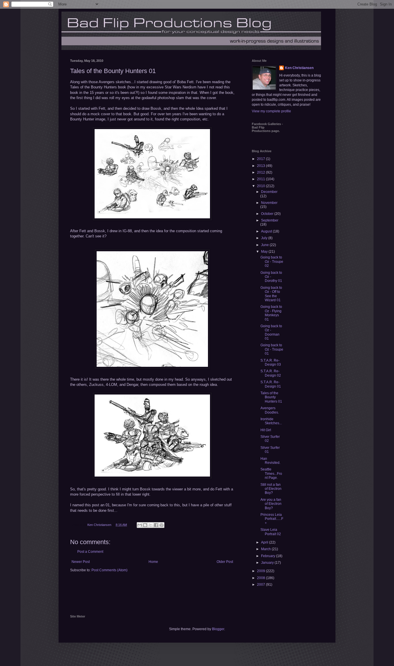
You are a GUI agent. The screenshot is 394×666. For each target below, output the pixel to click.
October (267, 214)
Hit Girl (265, 430)
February (268, 556)
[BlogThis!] (145, 525)
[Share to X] (150, 525)
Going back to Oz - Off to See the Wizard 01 (271, 294)
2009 (261, 571)
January (268, 563)
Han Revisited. (270, 461)
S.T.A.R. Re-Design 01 (270, 384)
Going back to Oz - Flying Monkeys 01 (271, 313)
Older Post (225, 562)
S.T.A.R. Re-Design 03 (270, 362)
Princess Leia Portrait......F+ (271, 519)
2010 (261, 186)
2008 (261, 578)
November (269, 203)
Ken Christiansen (299, 68)
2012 (261, 172)
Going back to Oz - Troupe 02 (271, 261)
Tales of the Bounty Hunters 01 (271, 397)
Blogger (218, 629)
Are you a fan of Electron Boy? (271, 504)
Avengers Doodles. (269, 410)
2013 (261, 166)
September (269, 220)
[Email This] (139, 525)
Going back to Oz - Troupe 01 (271, 349)
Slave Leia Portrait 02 (270, 532)
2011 (261, 179)
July (264, 238)
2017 (261, 159)
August (267, 231)
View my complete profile (271, 111)
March (266, 549)
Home (153, 562)
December (269, 192)
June (265, 245)
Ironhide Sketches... (271, 421)
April (265, 542)
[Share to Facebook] (156, 525)
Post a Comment (90, 552)
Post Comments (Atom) (109, 570)
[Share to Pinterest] (161, 525)
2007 (261, 585)
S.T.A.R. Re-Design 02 (270, 373)
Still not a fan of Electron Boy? (271, 489)
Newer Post (81, 562)
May (265, 252)
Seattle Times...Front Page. (271, 473)
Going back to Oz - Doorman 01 (271, 332)
